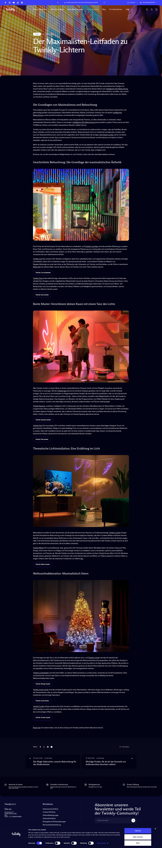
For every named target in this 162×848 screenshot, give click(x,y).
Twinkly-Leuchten (91, 246)
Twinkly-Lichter (114, 533)
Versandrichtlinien (49, 818)
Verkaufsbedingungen (50, 815)
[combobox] (132, 2)
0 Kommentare (125, 746)
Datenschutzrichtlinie (50, 809)
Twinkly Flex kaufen (41, 439)
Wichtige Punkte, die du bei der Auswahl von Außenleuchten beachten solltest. (106, 763)
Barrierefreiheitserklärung (52, 825)
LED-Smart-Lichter (106, 135)
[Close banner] (155, 828)
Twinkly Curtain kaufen (42, 717)
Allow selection (138, 837)
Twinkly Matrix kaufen (42, 564)
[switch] (57, 843)
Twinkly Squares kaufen (43, 420)
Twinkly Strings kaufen (42, 684)
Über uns (7, 809)
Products (37, 34)
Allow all (138, 831)
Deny (138, 843)
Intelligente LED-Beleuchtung (117, 89)
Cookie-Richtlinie (49, 812)
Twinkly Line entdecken (43, 272)
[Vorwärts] (104, 2)
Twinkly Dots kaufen (42, 295)
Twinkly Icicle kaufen (42, 701)
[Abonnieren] (133, 820)
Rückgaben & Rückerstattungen (54, 822)
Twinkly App (62, 391)
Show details (101, 843)
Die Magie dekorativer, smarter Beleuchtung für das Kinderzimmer (54, 763)
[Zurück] (58, 2)
